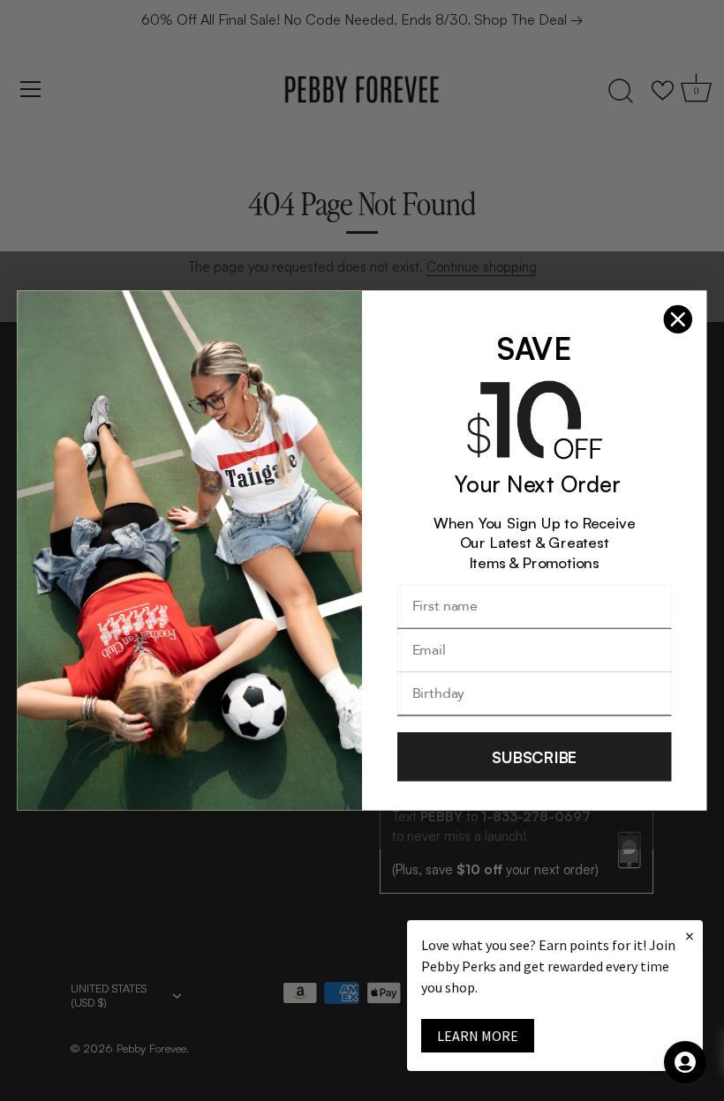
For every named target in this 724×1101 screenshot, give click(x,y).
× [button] (689, 936)
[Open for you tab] (685, 1062)
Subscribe (534, 756)
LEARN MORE (477, 1036)
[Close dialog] (678, 319)
